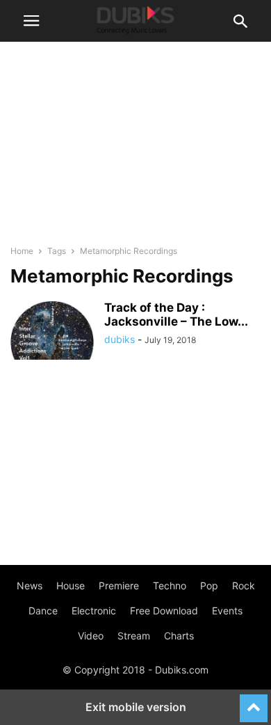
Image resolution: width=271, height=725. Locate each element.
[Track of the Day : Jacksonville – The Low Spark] (52, 332)
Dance (43, 610)
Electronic (94, 610)
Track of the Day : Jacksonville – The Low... (176, 314)
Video (91, 636)
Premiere (119, 585)
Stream (133, 636)
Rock (243, 585)
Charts (179, 636)
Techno (169, 585)
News (29, 585)
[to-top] (254, 702)
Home (21, 251)
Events (227, 610)
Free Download (164, 610)
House (70, 585)
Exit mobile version (135, 707)
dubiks (119, 339)
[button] (31, 21)
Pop (209, 585)
